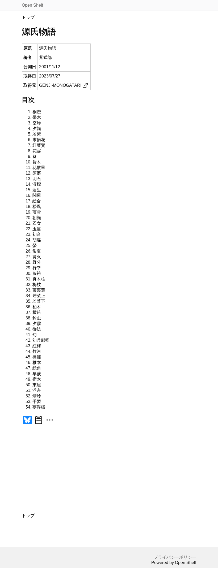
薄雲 (36, 212)
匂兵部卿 (40, 340)
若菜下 (38, 301)
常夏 (36, 251)
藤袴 (36, 273)
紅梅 (36, 346)
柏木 (36, 307)
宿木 (36, 379)
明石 (36, 178)
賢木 (36, 162)
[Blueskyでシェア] (27, 424)
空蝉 (36, 123)
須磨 (36, 173)
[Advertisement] (69, 472)
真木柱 (38, 279)
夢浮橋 (38, 407)
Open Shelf (32, 5)
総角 (36, 368)
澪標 (36, 184)
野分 (36, 262)
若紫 (36, 134)
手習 (36, 401)
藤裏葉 (38, 290)
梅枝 (36, 284)
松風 (36, 206)
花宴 (36, 151)
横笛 (36, 312)
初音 (36, 234)
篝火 (36, 256)
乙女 (36, 223)
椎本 (36, 362)
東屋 (36, 385)
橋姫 (36, 357)
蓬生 (36, 190)
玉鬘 (36, 229)
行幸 (36, 268)
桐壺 (36, 112)
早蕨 (36, 373)
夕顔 (36, 128)
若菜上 (38, 295)
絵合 (36, 201)
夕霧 (36, 323)
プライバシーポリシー (175, 557)
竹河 (36, 351)
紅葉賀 (38, 145)
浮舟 (36, 390)
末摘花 (38, 139)
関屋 (36, 195)
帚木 (36, 117)
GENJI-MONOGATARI (60, 85)
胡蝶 (36, 240)
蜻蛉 (36, 396)
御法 (36, 329)
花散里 (38, 167)
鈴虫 (36, 318)
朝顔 (36, 217)
